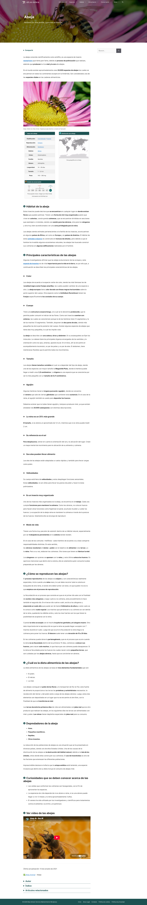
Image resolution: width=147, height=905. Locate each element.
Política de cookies (104, 902)
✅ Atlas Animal (29, 875)
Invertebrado (42, 139)
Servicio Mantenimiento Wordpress (46, 902)
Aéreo (39, 151)
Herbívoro (41, 147)
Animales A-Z (63, 2)
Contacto (94, 902)
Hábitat (82, 2)
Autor (28, 881)
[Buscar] (118, 51)
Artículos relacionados (36, 890)
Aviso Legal (86, 902)
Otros (115, 2)
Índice (28, 886)
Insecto (49, 139)
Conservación (105, 2)
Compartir (29, 50)
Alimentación (92, 2)
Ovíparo (40, 143)
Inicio (79, 902)
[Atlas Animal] (30, 2)
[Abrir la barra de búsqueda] (123, 2)
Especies (72, 2)
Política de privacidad (118, 902)
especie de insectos (31, 264)
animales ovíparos (35, 239)
